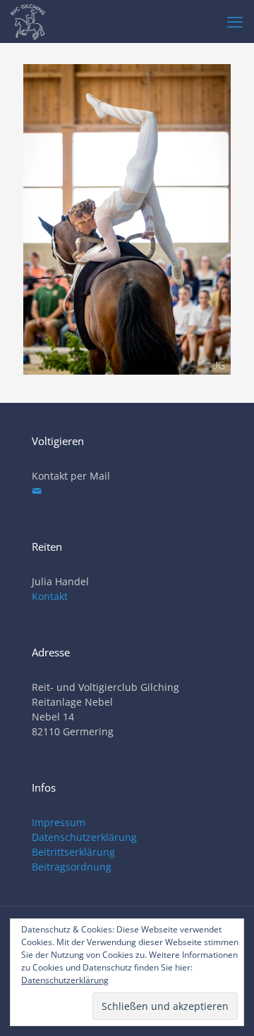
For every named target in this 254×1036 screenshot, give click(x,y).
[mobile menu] (235, 21)
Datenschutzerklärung (84, 837)
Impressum (58, 822)
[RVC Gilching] (28, 21)
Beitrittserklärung (73, 852)
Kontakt (50, 596)
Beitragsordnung (71, 866)
